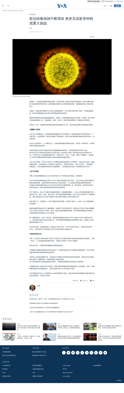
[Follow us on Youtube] (68, 353)
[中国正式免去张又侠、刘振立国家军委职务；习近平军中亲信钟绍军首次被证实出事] (90, 337)
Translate (120, 1)
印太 (59, 324)
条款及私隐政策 (37, 365)
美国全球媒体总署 (38, 369)
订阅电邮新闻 (6, 352)
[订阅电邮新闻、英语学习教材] (105, 353)
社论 (34, 372)
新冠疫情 (32, 14)
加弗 (30, 28)
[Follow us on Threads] (82, 353)
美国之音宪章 (6, 376)
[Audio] (105, 5)
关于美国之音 (6, 365)
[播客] (100, 353)
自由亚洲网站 (97, 365)
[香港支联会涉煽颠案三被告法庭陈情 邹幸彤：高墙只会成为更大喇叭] (90, 326)
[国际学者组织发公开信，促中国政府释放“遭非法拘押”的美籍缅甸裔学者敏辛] (49, 337)
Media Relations (68, 372)
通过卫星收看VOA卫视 (39, 352)
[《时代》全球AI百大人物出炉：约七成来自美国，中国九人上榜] (9, 337)
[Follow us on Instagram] (77, 353)
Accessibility (66, 376)
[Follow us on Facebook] (73, 353)
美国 (18, 334)
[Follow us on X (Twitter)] (64, 353)
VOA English (66, 365)
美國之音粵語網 (37, 376)
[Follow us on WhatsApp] (91, 353)
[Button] (92, 37)
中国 (18, 324)
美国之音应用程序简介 (9, 355)
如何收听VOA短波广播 (39, 355)
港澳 (99, 324)
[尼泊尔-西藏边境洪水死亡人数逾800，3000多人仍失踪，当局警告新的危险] (49, 326)
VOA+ (4, 372)
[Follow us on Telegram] (87, 353)
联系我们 (5, 369)
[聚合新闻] (96, 353)
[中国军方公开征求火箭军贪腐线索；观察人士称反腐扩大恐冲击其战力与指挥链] (9, 326)
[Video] (111, 5)
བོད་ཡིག (65, 369)
